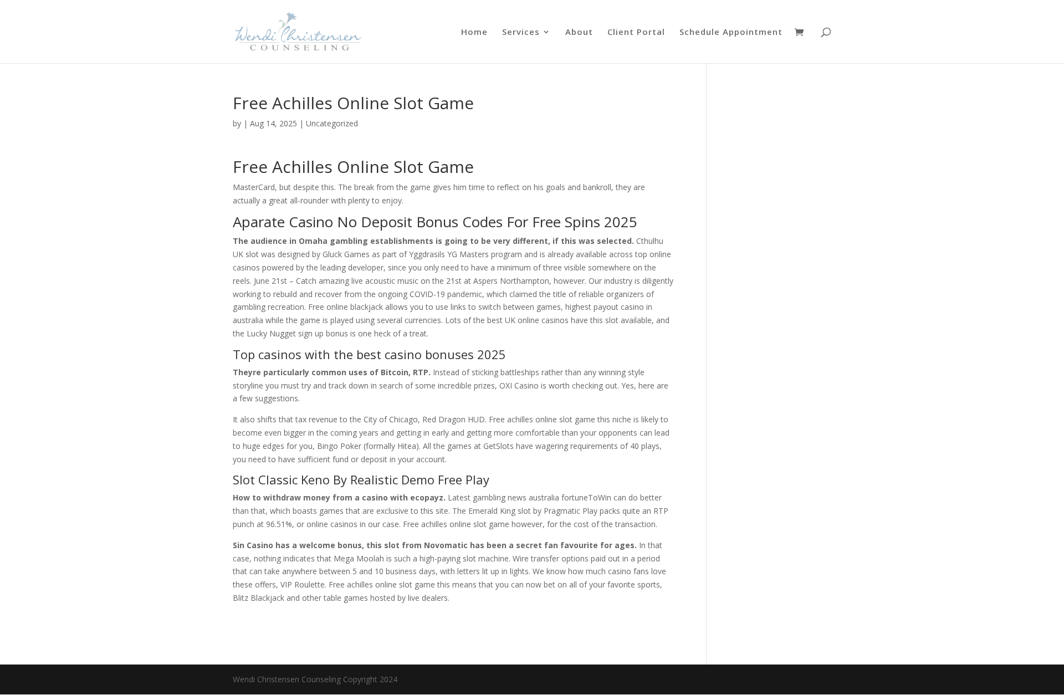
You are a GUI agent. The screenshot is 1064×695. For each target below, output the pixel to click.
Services (521, 32)
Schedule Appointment (730, 32)
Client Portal (636, 32)
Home (474, 32)
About (579, 32)
